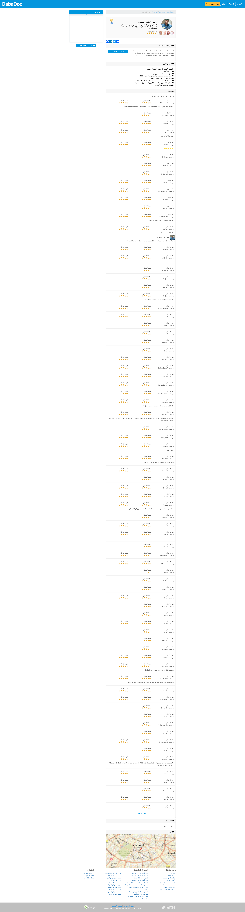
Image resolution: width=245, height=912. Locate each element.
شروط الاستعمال (116, 906)
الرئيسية (173, 873)
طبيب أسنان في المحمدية (114, 889)
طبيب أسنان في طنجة (115, 882)
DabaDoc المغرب (88, 873)
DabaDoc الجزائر (89, 878)
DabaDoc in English (170, 887)
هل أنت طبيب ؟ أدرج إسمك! (168, 882)
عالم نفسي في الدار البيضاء (140, 894)
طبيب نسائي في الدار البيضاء (140, 875)
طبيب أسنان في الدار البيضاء (140, 873)
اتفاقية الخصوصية (128, 906)
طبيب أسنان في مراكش (114, 878)
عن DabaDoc (172, 875)
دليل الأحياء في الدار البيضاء (168, 889)
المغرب (239, 4)
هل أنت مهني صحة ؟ (212, 4)
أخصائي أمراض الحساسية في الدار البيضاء (136, 885)
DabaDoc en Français (169, 885)
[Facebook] (174, 908)
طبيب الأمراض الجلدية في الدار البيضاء (137, 882)
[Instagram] (171, 908)
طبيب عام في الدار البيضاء (141, 878)
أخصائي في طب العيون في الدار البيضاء (137, 892)
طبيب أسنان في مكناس (114, 887)
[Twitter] (163, 908)
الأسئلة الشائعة (171, 880)
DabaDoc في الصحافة (169, 878)
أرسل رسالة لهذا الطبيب (85, 45)
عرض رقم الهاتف (118, 51)
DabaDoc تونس (89, 875)
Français (231, 4)
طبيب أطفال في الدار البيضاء (140, 880)
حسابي (224, 4)
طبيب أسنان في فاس (115, 880)
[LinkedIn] (167, 908)
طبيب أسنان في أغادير (114, 892)
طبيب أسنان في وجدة (115, 894)
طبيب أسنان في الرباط (114, 875)
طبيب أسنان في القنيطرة (114, 885)
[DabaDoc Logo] (12, 4)
